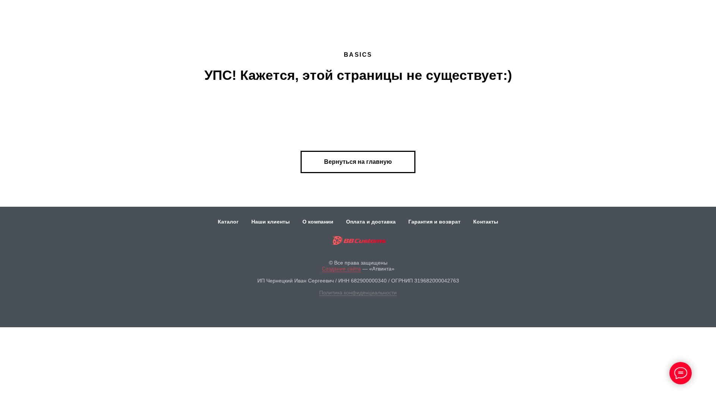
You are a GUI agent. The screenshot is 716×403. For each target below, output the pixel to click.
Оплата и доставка (371, 222)
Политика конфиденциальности (358, 293)
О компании (317, 222)
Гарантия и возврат (434, 222)
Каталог (228, 222)
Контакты (485, 222)
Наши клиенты (270, 222)
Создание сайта (341, 269)
